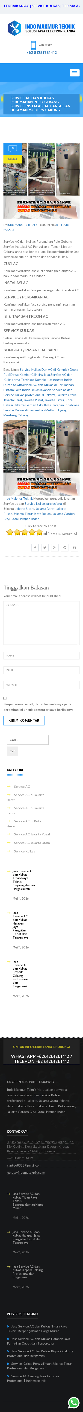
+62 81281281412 (42, 52)
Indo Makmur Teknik (22, 225)
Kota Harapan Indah (25, 519)
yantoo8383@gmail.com (24, 1165)
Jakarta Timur (23, 514)
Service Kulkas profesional (43, 503)
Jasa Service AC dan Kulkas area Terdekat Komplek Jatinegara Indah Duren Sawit (37, 380)
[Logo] (41, 27)
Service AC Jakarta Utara (32, 843)
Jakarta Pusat (26, 1106)
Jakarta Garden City (21, 1112)
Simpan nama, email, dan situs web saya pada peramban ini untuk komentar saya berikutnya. (38, 707)
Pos (22, 119)
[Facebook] (35, 547)
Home (11, 119)
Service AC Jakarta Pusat (32, 834)
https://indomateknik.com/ (26, 1172)
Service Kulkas (24, 851)
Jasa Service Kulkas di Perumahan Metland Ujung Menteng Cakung (41, 410)
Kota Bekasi (42, 514)
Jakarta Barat (45, 509)
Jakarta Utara (24, 509)
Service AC (22, 786)
